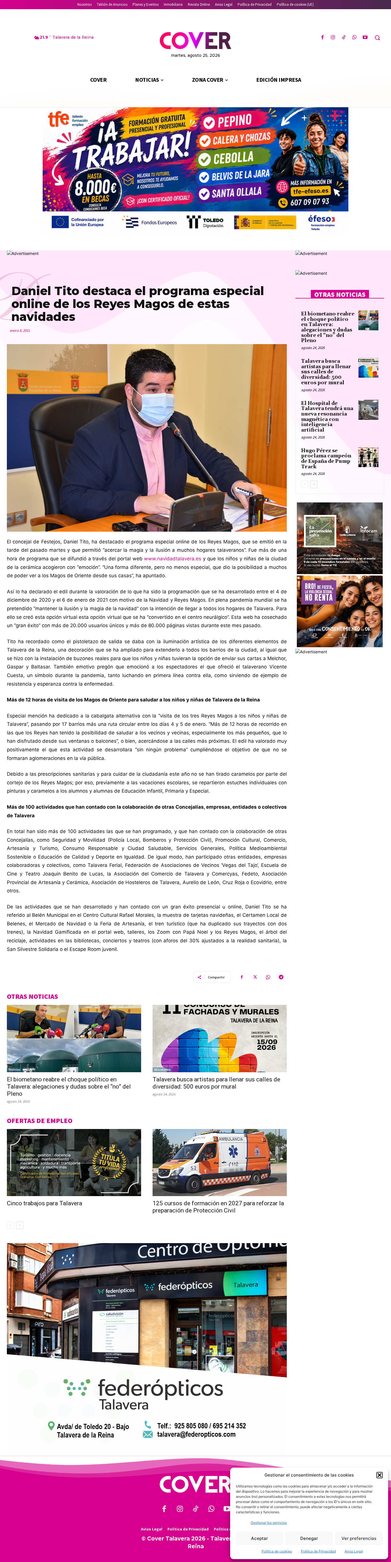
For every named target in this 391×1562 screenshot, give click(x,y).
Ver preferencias (358, 1538)
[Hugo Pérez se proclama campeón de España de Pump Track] (368, 457)
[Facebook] (322, 38)
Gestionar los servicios (269, 1522)
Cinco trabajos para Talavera (44, 1203)
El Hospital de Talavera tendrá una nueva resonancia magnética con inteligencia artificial (327, 416)
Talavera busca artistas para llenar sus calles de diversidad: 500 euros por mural (216, 1083)
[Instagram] (333, 38)
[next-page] (19, 1225)
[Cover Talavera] (195, 1484)
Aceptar (259, 1538)
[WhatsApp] (354, 38)
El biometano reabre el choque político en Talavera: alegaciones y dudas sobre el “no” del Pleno (69, 1086)
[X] (254, 977)
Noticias (15, 1070)
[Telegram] (281, 977)
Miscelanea (162, 1070)
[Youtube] (365, 38)
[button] (379, 1475)
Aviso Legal (354, 1551)
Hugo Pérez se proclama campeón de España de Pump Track (326, 459)
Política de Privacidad (318, 1551)
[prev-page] (10, 1225)
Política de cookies (277, 1551)
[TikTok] (343, 38)
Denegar (309, 1538)
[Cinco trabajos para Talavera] (74, 1162)
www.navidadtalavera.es (172, 558)
